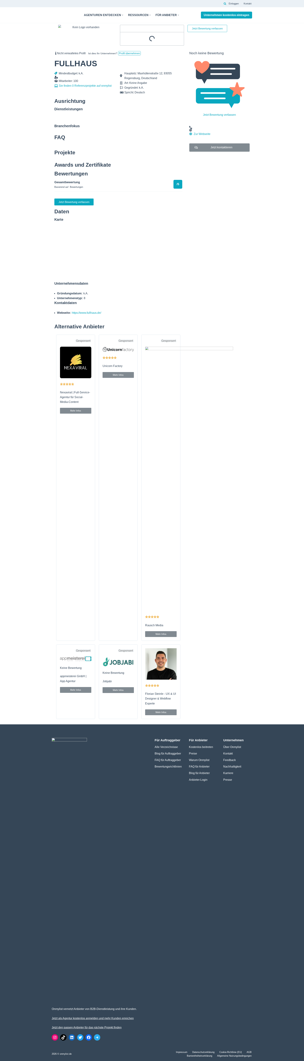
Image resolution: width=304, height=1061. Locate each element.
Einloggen (234, 3)
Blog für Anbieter (199, 773)
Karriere (228, 773)
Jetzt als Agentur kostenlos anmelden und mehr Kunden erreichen (93, 1018)
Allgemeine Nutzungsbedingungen (234, 1055)
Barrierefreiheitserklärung (199, 1055)
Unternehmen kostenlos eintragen (226, 15)
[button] (122, 15)
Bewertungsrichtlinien (168, 766)
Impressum (181, 1052)
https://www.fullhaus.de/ (86, 312)
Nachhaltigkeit (232, 766)
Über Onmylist (232, 747)
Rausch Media (154, 625)
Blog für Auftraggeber (168, 753)
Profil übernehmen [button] (129, 53)
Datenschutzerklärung (203, 1052)
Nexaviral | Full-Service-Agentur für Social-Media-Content (75, 397)
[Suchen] (225, 3)
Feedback (229, 760)
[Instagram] (55, 1037)
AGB (249, 1052)
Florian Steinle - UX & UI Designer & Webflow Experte (160, 698)
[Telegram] (97, 1037)
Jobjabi (107, 681)
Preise (193, 753)
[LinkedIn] (72, 1037)
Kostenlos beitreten (201, 747)
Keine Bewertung (71, 667)
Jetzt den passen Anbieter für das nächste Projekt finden (87, 1027)
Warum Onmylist (199, 760)
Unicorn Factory (112, 365)
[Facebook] (89, 1037)
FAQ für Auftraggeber (168, 760)
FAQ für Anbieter (199, 766)
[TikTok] (63, 1037)
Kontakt (248, 3)
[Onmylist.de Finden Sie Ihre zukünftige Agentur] (65, 15)
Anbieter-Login (198, 779)
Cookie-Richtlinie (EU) (230, 1052)
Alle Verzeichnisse (166, 747)
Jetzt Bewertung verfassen (219, 114)
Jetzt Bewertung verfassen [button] (207, 28)
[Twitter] (80, 1037)
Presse (227, 779)
